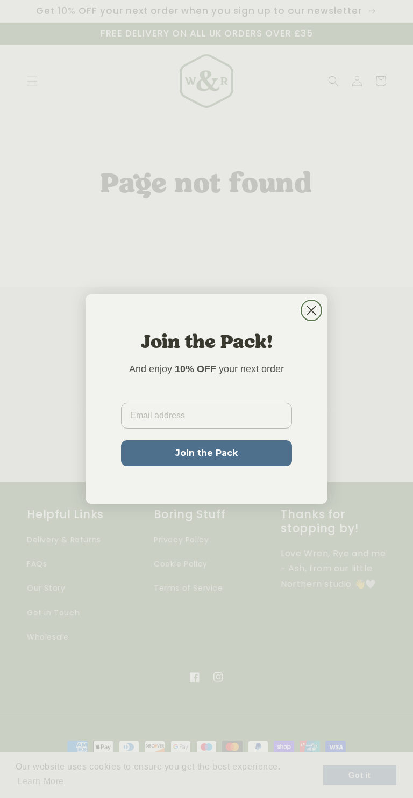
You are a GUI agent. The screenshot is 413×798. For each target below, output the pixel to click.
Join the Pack (206, 453)
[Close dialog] (311, 310)
